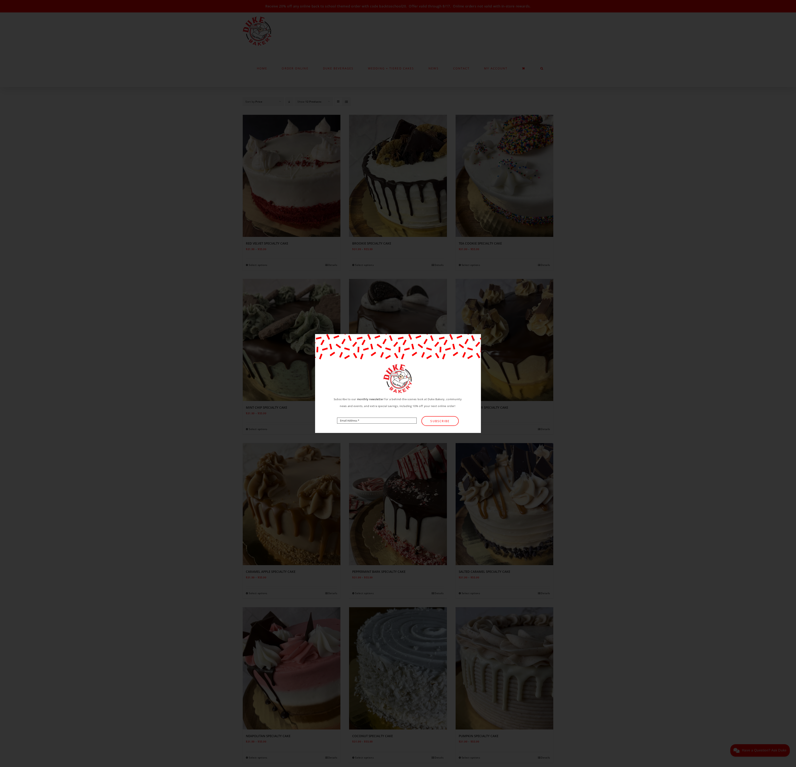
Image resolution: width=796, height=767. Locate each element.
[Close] (474, 340)
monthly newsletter (370, 399)
